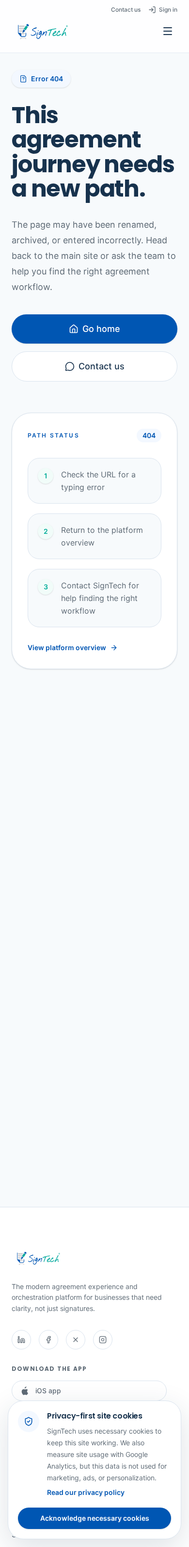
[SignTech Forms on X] (75, 1339)
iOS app (48, 1390)
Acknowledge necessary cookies (94, 1518)
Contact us (126, 9)
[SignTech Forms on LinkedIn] (21, 1339)
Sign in (168, 9)
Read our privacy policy (86, 1492)
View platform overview (67, 647)
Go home (101, 329)
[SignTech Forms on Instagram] (102, 1339)
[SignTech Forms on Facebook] (48, 1339)
